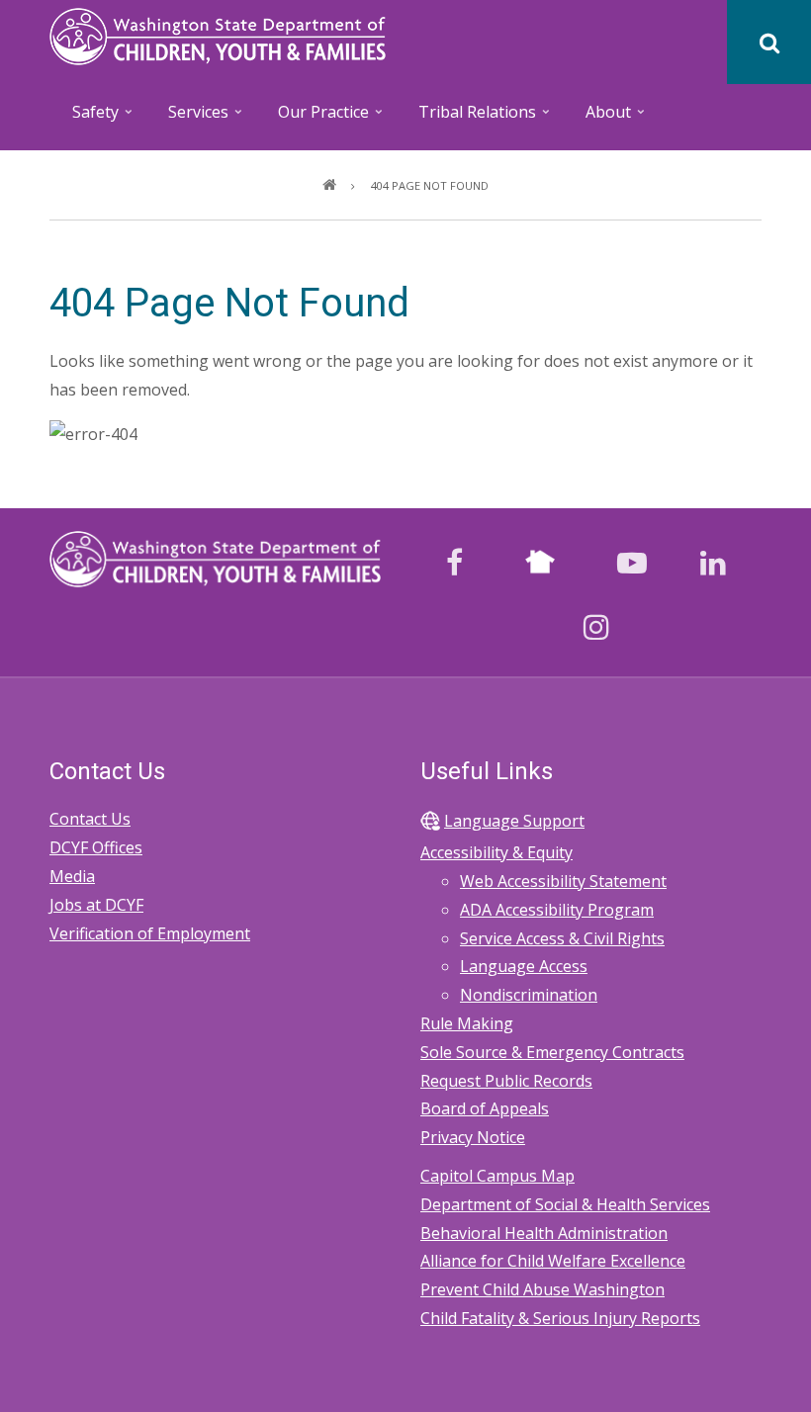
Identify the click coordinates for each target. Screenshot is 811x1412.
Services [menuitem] (187, 118)
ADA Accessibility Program (557, 910)
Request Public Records (506, 1081)
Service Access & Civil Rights (562, 938)
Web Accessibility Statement (563, 881)
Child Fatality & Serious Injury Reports (560, 1318)
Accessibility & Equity (496, 852)
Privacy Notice (472, 1137)
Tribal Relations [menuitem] (467, 118)
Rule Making (466, 1023)
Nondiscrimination (528, 995)
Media (72, 876)
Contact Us (90, 819)
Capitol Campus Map (497, 1176)
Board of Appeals (484, 1108)
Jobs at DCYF (96, 905)
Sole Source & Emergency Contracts (552, 1052)
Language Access (523, 966)
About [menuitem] (598, 118)
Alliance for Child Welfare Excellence (552, 1261)
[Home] (217, 34)
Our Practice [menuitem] (313, 118)
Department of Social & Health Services (565, 1204)
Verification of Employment (149, 933)
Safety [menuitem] (85, 118)
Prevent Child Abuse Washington (542, 1289)
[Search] (769, 42)
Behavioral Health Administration (544, 1233)
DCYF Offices (95, 847)
